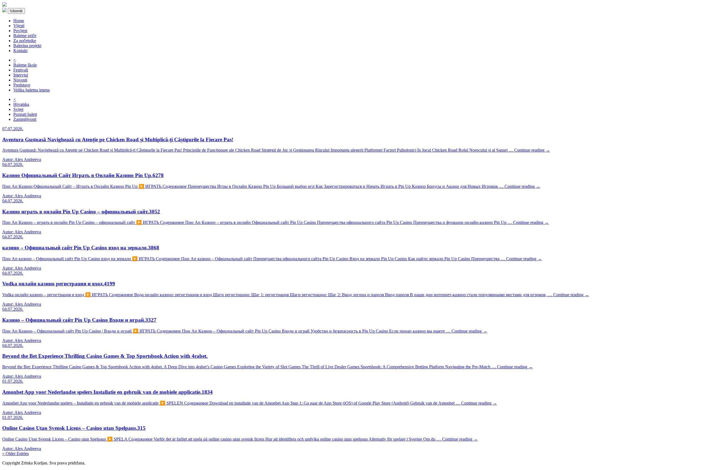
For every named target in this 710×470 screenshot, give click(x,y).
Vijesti (18, 25)
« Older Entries (15, 453)
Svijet (18, 109)
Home (18, 20)
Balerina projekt (27, 45)
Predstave (21, 85)
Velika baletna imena (31, 90)
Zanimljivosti (24, 119)
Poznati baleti (25, 114)
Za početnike (24, 40)
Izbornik (16, 11)
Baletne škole (25, 65)
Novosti (20, 80)
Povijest (20, 30)
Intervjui (20, 75)
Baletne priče (24, 35)
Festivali (20, 70)
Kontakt (20, 50)
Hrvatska (21, 104)
